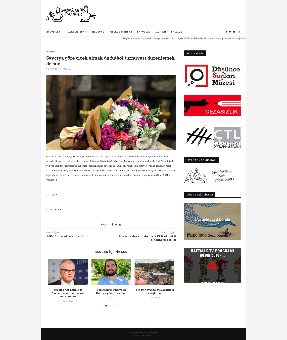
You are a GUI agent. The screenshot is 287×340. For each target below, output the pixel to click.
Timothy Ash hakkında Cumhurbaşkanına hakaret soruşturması (68, 293)
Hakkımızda (76, 31)
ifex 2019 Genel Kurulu (212, 220)
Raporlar (143, 31)
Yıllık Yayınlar (120, 31)
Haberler (50, 51)
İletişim (160, 31)
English (176, 31)
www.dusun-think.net (143, 335)
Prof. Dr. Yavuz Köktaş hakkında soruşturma (154, 291)
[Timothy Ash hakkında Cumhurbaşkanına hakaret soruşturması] (68, 272)
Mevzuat (98, 31)
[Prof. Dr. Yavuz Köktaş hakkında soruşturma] (154, 272)
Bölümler (53, 31)
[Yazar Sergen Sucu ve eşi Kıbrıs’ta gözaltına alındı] (111, 272)
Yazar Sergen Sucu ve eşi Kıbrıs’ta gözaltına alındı (111, 291)
